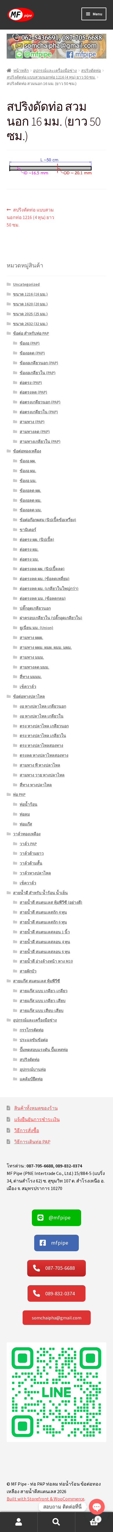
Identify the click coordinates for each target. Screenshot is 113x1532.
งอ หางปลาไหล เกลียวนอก (43, 706)
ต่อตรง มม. (29, 559)
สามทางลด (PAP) (35, 431)
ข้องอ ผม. (28, 470)
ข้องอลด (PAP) (32, 353)
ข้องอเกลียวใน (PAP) (38, 372)
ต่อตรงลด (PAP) (33, 392)
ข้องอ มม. (28, 480)
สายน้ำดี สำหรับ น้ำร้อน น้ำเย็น (40, 892)
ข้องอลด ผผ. (30, 490)
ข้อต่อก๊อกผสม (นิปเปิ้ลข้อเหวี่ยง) (48, 519)
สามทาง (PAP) (32, 421)
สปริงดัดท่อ (91, 70)
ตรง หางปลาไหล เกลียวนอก (44, 726)
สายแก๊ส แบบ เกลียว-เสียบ (42, 1000)
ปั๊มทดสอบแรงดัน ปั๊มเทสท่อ (44, 1049)
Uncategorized (26, 284)
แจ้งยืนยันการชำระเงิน (37, 1119)
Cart (87, 1517)
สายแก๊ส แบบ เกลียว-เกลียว (44, 990)
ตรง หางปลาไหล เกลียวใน (43, 735)
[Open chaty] (96, 1506)
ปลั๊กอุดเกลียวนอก (35, 608)
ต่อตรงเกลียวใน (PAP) (39, 411)
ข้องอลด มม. (31, 510)
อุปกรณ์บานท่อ (33, 1069)
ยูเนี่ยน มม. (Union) (36, 627)
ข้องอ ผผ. (28, 460)
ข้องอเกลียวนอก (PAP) (39, 362)
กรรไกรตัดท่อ (31, 1030)
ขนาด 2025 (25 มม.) (30, 313)
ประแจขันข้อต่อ (34, 1039)
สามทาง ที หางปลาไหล (40, 765)
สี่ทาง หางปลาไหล (36, 784)
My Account (19, 1522)
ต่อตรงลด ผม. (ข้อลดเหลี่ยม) (45, 578)
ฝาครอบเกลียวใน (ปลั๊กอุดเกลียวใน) (51, 617)
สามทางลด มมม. (34, 667)
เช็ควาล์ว (28, 686)
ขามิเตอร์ (28, 529)
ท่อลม (25, 814)
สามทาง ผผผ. (31, 637)
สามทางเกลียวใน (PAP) (40, 441)
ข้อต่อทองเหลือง (27, 451)
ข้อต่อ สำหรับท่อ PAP (31, 333)
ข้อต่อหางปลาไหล (29, 696)
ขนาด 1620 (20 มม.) (30, 304)
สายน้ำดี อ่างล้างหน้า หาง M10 (46, 961)
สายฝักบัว (28, 971)
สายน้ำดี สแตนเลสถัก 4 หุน (43, 912)
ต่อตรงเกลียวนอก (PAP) (40, 402)
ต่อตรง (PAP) (31, 382)
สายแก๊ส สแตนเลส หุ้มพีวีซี (36, 981)
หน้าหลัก (21, 70)
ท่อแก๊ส (26, 824)
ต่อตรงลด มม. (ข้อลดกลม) (43, 598)
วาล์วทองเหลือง (27, 833)
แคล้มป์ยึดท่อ (31, 1079)
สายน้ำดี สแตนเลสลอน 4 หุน (45, 941)
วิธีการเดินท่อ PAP (32, 1142)
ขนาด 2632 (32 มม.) (30, 323)
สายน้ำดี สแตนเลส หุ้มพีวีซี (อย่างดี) (51, 902)
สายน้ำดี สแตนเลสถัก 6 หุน (43, 922)
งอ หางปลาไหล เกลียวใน (41, 716)
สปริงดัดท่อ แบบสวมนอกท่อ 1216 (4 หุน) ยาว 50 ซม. (51, 77)
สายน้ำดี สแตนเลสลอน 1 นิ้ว (45, 932)
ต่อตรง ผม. (29, 549)
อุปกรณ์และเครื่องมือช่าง (55, 70)
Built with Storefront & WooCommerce (45, 1499)
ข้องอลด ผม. (30, 500)
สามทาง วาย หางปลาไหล (42, 775)
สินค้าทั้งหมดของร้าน (36, 1108)
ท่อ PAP (19, 794)
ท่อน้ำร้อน (28, 804)
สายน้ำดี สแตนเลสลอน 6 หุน (45, 951)
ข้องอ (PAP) (30, 343)
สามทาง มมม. (32, 657)
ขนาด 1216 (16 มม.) (30, 294)
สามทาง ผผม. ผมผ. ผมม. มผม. (46, 647)
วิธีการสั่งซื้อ (26, 1130)
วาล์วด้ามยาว (32, 853)
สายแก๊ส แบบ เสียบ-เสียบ (41, 1010)
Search (56, 1522)
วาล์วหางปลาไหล (35, 873)
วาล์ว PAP (28, 843)
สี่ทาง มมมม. (31, 676)
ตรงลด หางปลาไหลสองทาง (44, 755)
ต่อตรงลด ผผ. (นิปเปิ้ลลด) (42, 568)
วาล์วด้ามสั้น (31, 863)
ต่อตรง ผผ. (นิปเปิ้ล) (37, 539)
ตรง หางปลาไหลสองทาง (41, 745)
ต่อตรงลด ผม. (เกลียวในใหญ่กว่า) (49, 588)
